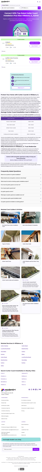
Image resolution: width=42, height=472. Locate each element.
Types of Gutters (6, 243)
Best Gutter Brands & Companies (30, 225)
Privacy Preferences (25, 457)
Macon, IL (24, 384)
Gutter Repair (25, 345)
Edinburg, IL (24, 376)
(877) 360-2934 (4, 433)
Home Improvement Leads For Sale (28, 402)
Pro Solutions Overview (26, 400)
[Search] (38, 1)
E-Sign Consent (18, 457)
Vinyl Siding (3, 351)
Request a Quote (34, 42)
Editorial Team (4, 418)
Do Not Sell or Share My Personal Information (27, 458)
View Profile (34, 46)
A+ (11, 47)
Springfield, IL (4, 381)
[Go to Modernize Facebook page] (33, 389)
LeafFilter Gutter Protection (11, 58)
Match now (20, 87)
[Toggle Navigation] (40, 1)
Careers (23, 432)
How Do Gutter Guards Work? (29, 282)
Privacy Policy (25, 459)
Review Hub (3, 402)
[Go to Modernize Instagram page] (31, 389)
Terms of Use (13, 457)
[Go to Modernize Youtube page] (40, 389)
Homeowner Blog (4, 400)
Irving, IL (3, 373)
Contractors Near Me (5, 408)
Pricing (22, 410)
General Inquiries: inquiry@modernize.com (10, 429)
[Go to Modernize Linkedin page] (35, 389)
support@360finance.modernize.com (9, 435)
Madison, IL (3, 384)
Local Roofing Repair (5, 348)
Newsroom (23, 435)
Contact (3, 424)
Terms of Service (31, 459)
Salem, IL (24, 381)
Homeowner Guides (5, 405)
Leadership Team (24, 429)
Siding (23, 354)
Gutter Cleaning (4, 345)
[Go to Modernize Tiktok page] (37, 389)
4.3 (15, 47)
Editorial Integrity (4, 416)
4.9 (7, 47)
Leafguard (7, 42)
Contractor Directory (5, 410)
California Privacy (10, 458)
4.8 (7, 63)
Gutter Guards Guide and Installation (10, 280)
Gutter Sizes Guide (27, 243)
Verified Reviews (9, 45)
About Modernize (24, 424)
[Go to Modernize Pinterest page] (29, 389)
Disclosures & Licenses (32, 457)
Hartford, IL (24, 378)
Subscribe (36, 449)
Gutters (23, 351)
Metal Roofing (25, 348)
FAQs (22, 427)
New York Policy (16, 458)
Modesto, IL (3, 376)
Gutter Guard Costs (6, 261)
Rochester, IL (4, 378)
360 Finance (23, 405)
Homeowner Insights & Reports (27, 408)
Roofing (2, 354)
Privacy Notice (8, 457)
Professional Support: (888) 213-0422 (9, 427)
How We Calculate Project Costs (7, 413)
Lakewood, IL (25, 373)
